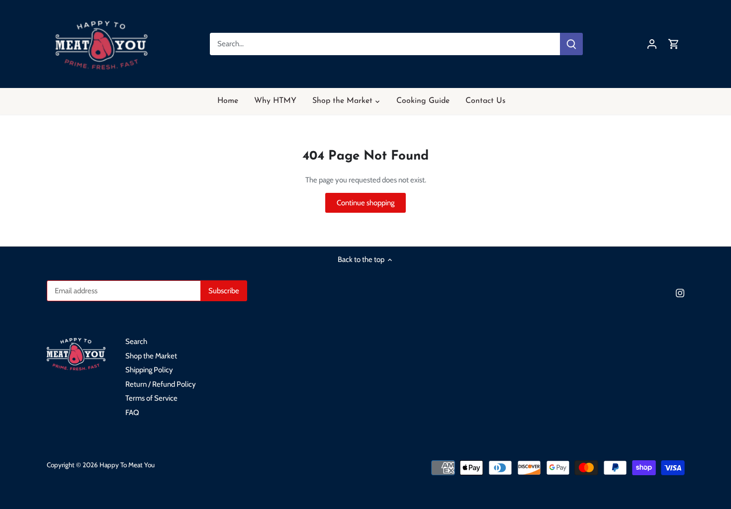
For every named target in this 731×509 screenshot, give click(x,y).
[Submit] (570, 44)
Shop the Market (151, 355)
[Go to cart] (674, 44)
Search (136, 341)
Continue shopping (365, 202)
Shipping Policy (149, 369)
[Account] (652, 44)
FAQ (132, 412)
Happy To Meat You (127, 465)
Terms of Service (151, 398)
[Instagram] (680, 292)
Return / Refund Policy (160, 384)
